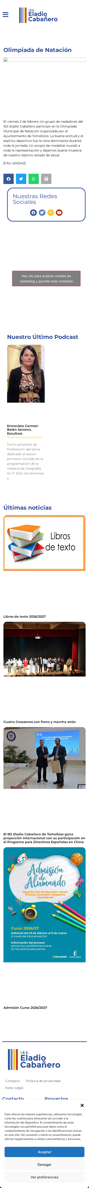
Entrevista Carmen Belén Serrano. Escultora (22, 430)
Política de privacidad (43, 1081)
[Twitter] (42, 212)
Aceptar (44, 1152)
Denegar (44, 1164)
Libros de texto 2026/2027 (24, 616)
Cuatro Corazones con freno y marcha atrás (39, 722)
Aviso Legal (14, 1088)
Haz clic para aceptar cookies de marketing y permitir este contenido (46, 278)
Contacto (12, 1081)
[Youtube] (59, 212)
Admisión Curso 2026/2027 (25, 1008)
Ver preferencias (44, 1177)
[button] (82, 1105)
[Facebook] (33, 212)
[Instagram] (50, 212)
